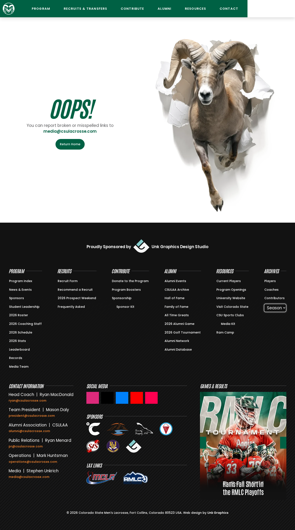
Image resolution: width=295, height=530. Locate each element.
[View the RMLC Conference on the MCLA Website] (136, 477)
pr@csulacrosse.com (26, 446)
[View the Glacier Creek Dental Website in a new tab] (118, 428)
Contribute (132, 8)
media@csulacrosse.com (70, 131)
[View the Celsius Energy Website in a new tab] (93, 428)
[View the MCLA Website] (101, 477)
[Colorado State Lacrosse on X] (107, 398)
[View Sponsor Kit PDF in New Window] (114, 306)
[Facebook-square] (276, 8)
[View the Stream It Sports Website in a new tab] (93, 446)
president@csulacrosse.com (32, 415)
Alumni (164, 8)
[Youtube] (265, 8)
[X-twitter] (287, 8)
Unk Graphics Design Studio (180, 247)
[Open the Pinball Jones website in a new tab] (112, 446)
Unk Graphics (217, 513)
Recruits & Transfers (85, 8)
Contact (229, 8)
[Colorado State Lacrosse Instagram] (92, 398)
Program (41, 8)
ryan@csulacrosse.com (27, 400)
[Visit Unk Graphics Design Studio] (141, 246)
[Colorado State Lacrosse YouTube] (136, 398)
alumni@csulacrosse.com (29, 431)
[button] (203, 443)
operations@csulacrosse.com (33, 462)
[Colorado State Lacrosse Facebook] (122, 398)
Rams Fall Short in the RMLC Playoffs (243, 487)
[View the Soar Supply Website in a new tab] (144, 428)
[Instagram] (255, 8)
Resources (195, 8)
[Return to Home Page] (8, 8)
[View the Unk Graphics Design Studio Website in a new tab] (133, 446)
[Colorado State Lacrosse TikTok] (151, 398)
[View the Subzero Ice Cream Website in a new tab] (166, 428)
